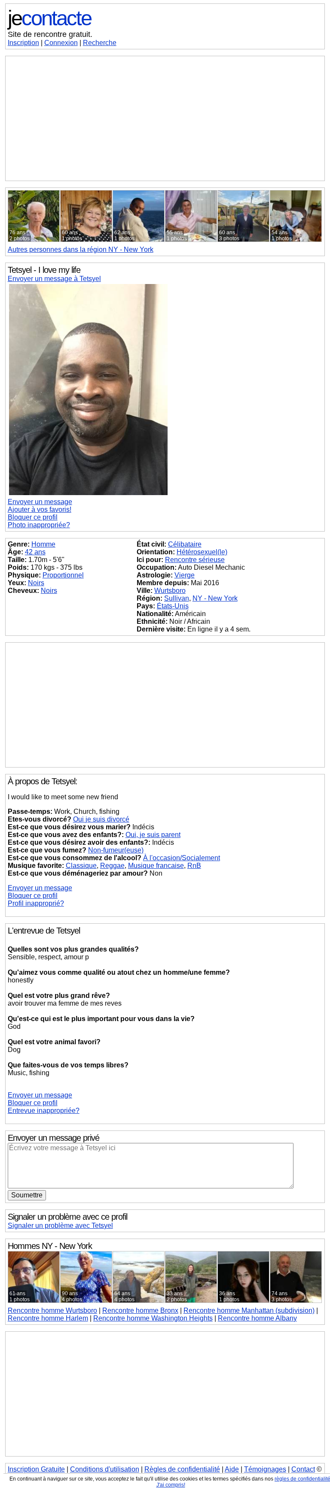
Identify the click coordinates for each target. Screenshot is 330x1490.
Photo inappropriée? (39, 525)
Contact (303, 1469)
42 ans (35, 552)
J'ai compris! (170, 1485)
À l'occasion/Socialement (181, 857)
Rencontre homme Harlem (48, 1318)
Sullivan (176, 598)
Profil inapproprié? (36, 903)
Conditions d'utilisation (104, 1469)
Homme (43, 544)
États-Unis (173, 606)
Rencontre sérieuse (195, 559)
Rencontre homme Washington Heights (153, 1318)
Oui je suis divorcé (101, 819)
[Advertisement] (165, 118)
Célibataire (185, 544)
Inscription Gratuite (36, 1469)
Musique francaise (156, 865)
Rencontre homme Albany (257, 1318)
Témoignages (265, 1469)
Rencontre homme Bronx (140, 1310)
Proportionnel (63, 575)
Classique (81, 865)
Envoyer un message (40, 501)
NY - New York (215, 598)
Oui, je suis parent (152, 834)
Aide (232, 1469)
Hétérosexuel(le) (202, 552)
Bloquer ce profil (33, 517)
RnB (194, 865)
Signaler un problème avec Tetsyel (60, 1225)
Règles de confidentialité (182, 1469)
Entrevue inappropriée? (43, 1110)
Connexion (61, 42)
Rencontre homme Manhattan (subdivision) (249, 1310)
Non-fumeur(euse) (116, 850)
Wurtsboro (170, 590)
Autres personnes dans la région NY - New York (80, 249)
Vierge (184, 575)
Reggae (112, 865)
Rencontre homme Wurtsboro (52, 1310)
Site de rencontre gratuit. (50, 34)
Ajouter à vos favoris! (39, 509)
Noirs (36, 582)
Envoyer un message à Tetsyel (54, 278)
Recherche (99, 42)
